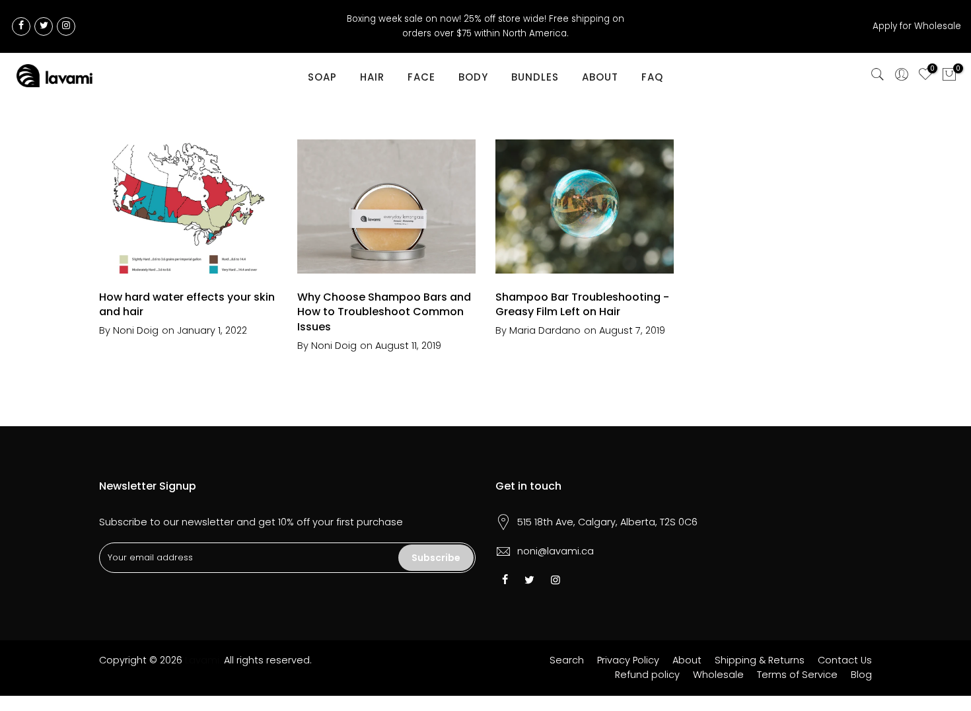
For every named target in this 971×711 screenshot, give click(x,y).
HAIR (372, 77)
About (686, 660)
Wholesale (718, 674)
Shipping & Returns (760, 660)
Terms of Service (797, 674)
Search (567, 660)
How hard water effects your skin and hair (187, 304)
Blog (861, 674)
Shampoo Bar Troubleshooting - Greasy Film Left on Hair (582, 304)
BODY (473, 77)
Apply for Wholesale (917, 26)
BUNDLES (535, 77)
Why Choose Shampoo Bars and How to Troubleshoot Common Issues (384, 312)
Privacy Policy (628, 660)
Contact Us (845, 660)
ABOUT (600, 77)
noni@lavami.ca (555, 551)
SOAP (322, 77)
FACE (421, 77)
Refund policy (647, 674)
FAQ (652, 77)
